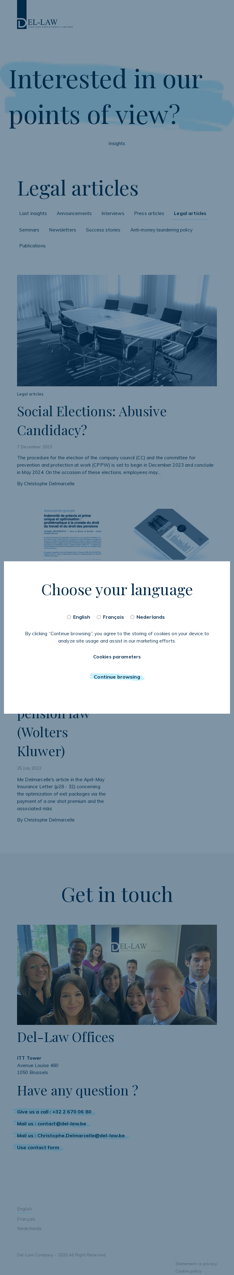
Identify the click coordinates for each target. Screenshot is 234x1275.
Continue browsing (117, 677)
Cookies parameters (117, 657)
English (81, 617)
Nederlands (150, 617)
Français (113, 617)
